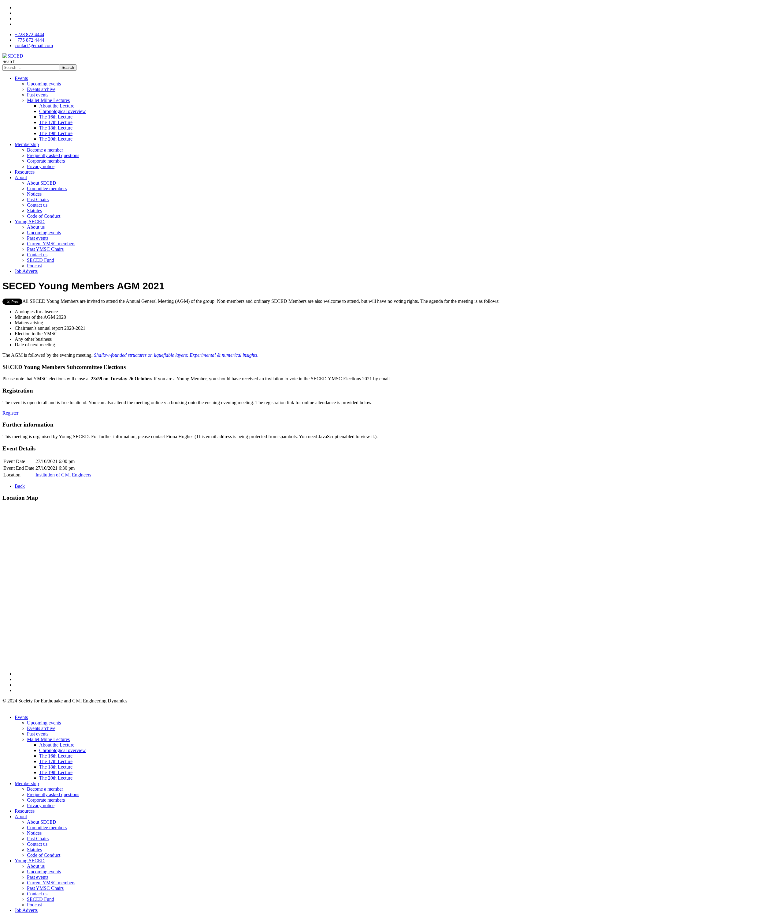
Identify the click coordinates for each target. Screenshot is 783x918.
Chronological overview (62, 111)
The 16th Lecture (55, 116)
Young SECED (30, 221)
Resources (25, 172)
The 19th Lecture (55, 133)
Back (20, 486)
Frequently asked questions (53, 155)
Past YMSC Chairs (45, 249)
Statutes (34, 210)
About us (36, 227)
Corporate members (46, 161)
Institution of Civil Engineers (63, 474)
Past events (37, 94)
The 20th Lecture (55, 138)
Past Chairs (38, 199)
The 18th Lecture (55, 127)
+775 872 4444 (29, 40)
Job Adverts (26, 271)
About (21, 177)
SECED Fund (40, 260)
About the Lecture (56, 105)
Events (21, 78)
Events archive (41, 89)
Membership (27, 144)
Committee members (47, 188)
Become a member (45, 149)
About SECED (41, 183)
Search (9, 61)
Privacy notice (40, 166)
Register (10, 413)
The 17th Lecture (55, 122)
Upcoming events (44, 83)
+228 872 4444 (29, 34)
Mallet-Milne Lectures (48, 100)
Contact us (37, 205)
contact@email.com (34, 45)
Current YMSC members (51, 243)
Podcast (34, 265)
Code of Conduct (43, 216)
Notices (34, 194)
